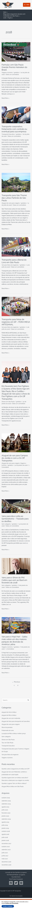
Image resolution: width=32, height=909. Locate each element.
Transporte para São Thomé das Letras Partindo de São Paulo (14, 198)
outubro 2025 (6, 798)
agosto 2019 (5, 822)
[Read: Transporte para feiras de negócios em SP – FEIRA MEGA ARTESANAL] (16, 306)
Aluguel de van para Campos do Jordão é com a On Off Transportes (15, 458)
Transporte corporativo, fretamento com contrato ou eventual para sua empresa (14, 129)
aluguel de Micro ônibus (9, 715)
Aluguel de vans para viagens (11, 203)
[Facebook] (11, 883)
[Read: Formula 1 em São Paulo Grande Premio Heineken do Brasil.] (16, 51)
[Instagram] (21, 883)
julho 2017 (5, 852)
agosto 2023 (5, 807)
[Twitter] (16, 883)
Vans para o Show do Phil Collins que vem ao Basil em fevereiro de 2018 (14, 580)
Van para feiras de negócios (10, 265)
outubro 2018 (6, 831)
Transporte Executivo (8, 134)
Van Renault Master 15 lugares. (16, 874)
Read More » (5, 98)
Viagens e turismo (7, 72)
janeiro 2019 (5, 828)
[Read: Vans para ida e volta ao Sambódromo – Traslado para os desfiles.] (16, 506)
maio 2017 (5, 858)
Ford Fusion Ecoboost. (16, 879)
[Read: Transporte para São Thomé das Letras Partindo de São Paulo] (16, 182)
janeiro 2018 (5, 840)
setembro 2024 (6, 804)
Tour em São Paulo (7, 742)
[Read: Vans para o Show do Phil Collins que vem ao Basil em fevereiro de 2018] (16, 566)
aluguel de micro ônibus (9, 712)
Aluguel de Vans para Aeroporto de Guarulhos (16, 721)
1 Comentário (10, 649)
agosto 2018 (5, 834)
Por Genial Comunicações (16, 896)
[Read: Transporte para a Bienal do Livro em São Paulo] (16, 247)
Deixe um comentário (12, 74)
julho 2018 (5, 837)
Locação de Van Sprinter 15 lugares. (16, 872)
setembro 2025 (6, 801)
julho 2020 (5, 810)
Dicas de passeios (7, 727)
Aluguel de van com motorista (11, 718)
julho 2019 (5, 825)
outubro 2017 (6, 846)
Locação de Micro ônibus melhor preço (14, 733)
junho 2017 (5, 856)
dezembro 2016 (6, 862)
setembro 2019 (6, 819)
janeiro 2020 (5, 816)
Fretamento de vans (8, 730)
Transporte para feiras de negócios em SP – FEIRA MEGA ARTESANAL (16, 322)
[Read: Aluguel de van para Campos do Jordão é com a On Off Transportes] (16, 443)
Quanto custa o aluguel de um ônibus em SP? (16, 769)
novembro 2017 (6, 843)
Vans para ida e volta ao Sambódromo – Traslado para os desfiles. (15, 518)
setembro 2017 (6, 849)
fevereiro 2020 (6, 813)
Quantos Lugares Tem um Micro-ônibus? (14, 783)
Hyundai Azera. (16, 877)
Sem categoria (6, 524)
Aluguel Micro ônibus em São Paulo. (13, 786)
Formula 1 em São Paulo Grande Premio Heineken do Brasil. (14, 67)
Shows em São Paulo (8, 401)
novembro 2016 (6, 865)
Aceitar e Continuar (7, 906)
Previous (16, 682)
